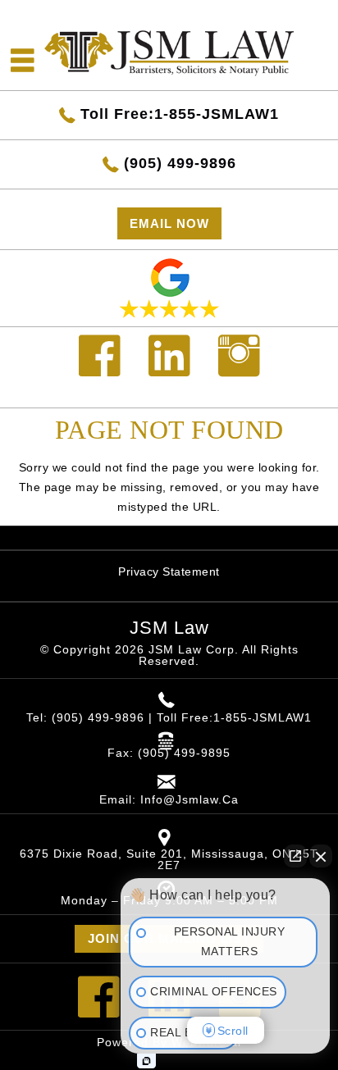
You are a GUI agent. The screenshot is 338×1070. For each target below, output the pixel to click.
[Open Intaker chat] (146, 1061)
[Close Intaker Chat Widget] (320, 856)
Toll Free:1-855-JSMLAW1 (179, 114)
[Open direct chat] (295, 856)
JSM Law (169, 627)
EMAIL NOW (169, 223)
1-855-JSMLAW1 (262, 717)
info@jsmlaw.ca (189, 799)
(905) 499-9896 (180, 163)
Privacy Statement (169, 571)
